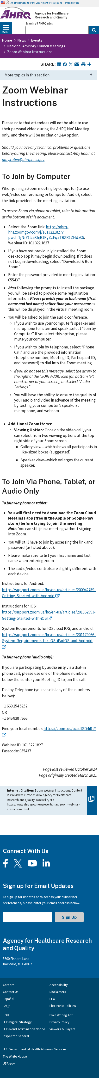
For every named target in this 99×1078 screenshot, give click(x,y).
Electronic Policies (63, 1006)
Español (8, 999)
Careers (8, 985)
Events (36, 40)
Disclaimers (58, 992)
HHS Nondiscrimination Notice (24, 1029)
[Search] (94, 30)
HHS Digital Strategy (17, 1022)
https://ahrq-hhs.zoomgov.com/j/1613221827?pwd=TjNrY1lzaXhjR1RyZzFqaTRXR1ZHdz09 (46, 232)
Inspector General (16, 1036)
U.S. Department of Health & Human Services (35, 1049)
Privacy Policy (59, 1022)
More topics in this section (27, 75)
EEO (52, 999)
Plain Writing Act (61, 1015)
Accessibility (59, 985)
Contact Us (11, 992)
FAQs (6, 1006)
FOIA (6, 1015)
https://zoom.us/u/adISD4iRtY (69, 728)
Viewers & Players (62, 1029)
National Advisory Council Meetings (36, 45)
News (21, 40)
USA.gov (9, 1063)
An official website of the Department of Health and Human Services (45, 2)
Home (7, 40)
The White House (15, 1056)
